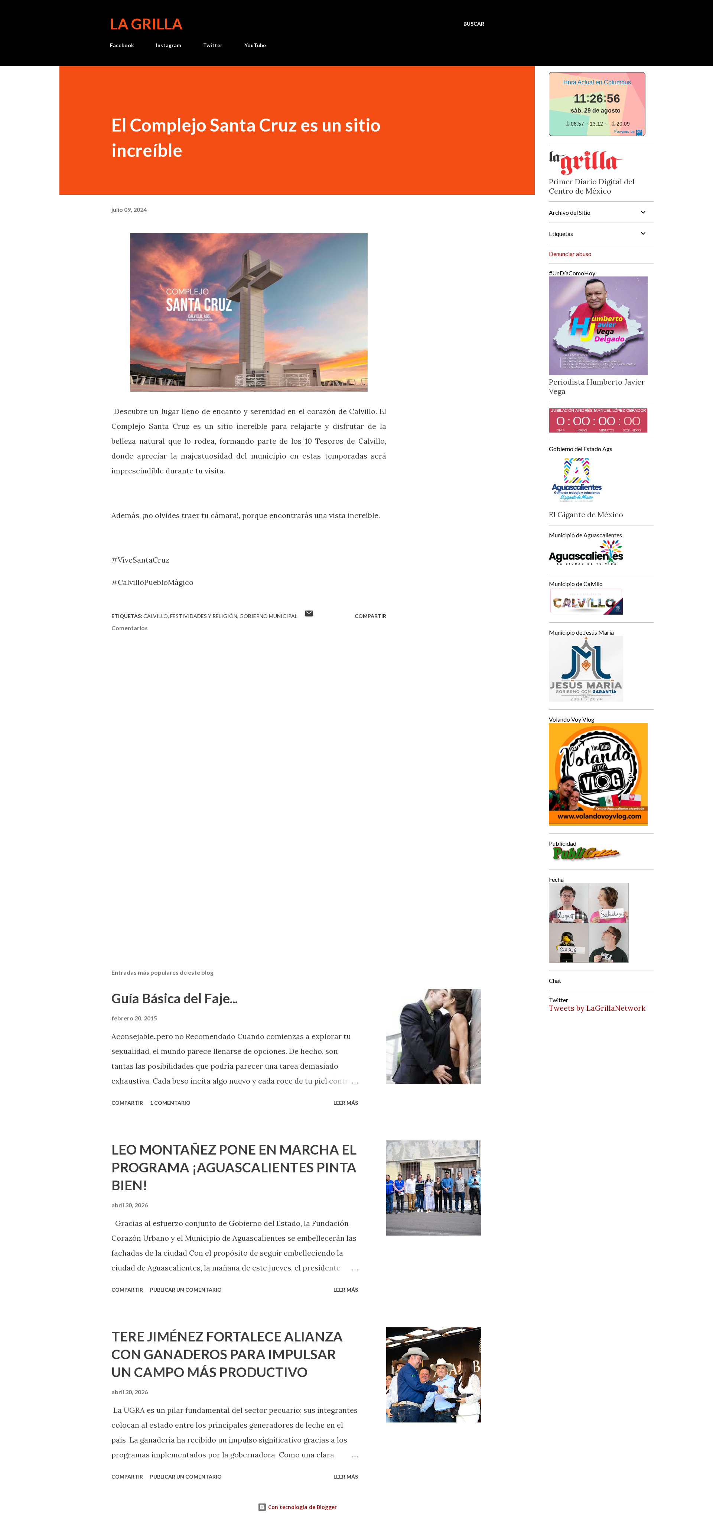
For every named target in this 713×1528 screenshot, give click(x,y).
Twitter (212, 45)
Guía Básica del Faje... (174, 998)
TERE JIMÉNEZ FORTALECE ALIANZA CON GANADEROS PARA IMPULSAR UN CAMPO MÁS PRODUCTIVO (227, 1354)
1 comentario (170, 1103)
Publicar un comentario (186, 1289)
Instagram (168, 45)
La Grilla (146, 24)
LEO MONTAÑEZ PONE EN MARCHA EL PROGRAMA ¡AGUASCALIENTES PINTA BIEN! (233, 1167)
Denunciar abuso (570, 253)
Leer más (345, 1103)
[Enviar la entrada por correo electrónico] (309, 616)
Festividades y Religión (203, 616)
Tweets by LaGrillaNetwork (597, 1008)
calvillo (155, 616)
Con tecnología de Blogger (302, 1507)
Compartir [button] (370, 616)
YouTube (255, 45)
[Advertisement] (236, 876)
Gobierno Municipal (268, 616)
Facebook (122, 45)
